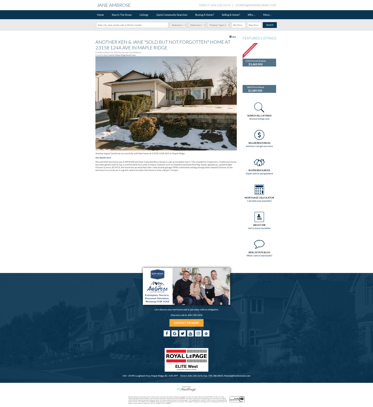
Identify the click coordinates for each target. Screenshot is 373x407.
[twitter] (182, 333)
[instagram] (198, 333)
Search (269, 25)
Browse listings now (259, 118)
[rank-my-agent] (206, 333)
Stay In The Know (122, 14)
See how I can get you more (259, 146)
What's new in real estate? (259, 255)
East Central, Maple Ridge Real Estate (120, 55)
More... (267, 14)
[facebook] (167, 333)
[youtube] (190, 333)
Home (100, 14)
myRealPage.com (186, 390)
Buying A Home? (204, 14)
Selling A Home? (231, 14)
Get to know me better (259, 228)
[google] (174, 333)
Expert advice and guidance (259, 173)
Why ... (251, 14)
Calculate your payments (259, 200)
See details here (103, 157)
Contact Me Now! (186, 322)
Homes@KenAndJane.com (255, 5)
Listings (143, 14)
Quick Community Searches (171, 14)
